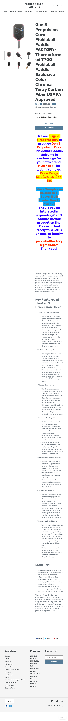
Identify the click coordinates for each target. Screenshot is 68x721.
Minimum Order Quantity (43, 113)
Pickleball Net (34, 668)
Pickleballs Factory (34, 5)
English (9, 701)
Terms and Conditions (12, 669)
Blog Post (8, 672)
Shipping (38, 107)
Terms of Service (10, 682)
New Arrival (8, 675)
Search (7, 656)
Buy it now (49, 128)
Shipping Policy (10, 688)
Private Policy (9, 664)
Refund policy (9, 685)
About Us (8, 661)
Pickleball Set (34, 661)
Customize (33, 686)
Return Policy (9, 667)
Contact (7, 659)
